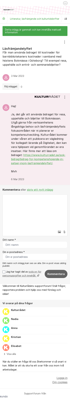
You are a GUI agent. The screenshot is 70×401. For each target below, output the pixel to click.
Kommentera (56, 274)
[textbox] (35, 211)
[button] (59, 231)
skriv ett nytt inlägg (40, 189)
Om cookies (59, 382)
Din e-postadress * (14, 252)
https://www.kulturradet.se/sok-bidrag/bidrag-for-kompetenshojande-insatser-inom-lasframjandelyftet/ (38, 159)
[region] (35, 64)
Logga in (62, 378)
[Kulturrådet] (3, 18)
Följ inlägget (10, 86)
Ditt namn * (9, 239)
